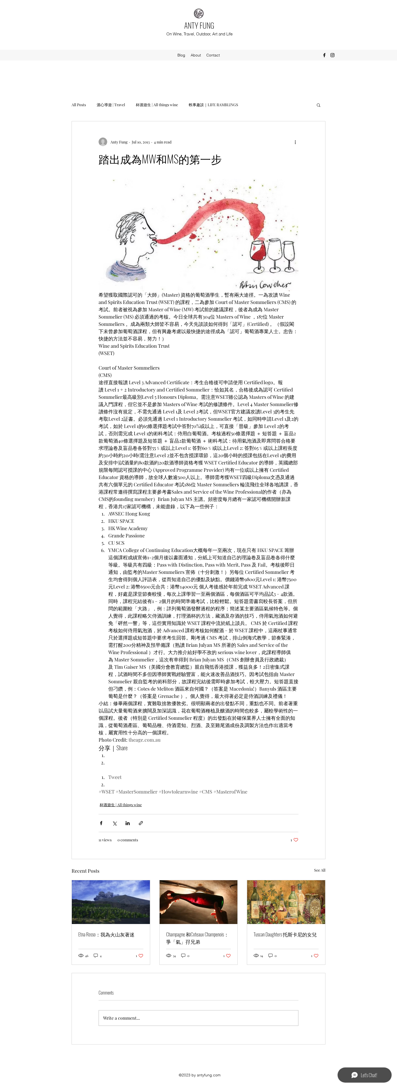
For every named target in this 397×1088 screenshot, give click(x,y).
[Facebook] (324, 55)
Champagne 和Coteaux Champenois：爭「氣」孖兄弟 (197, 938)
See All (319, 870)
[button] (318, 105)
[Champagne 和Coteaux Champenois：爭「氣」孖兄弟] (199, 902)
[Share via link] (140, 823)
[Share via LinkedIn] (127, 823)
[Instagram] (332, 55)
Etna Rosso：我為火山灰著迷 (106, 934)
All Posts (79, 104)
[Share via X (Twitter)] (114, 823)
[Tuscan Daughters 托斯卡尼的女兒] (286, 902)
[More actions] (295, 142)
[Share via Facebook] (101, 823)
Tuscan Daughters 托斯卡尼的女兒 (285, 934)
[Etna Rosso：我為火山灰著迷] (111, 902)
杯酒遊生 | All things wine (157, 104)
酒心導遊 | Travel (111, 104)
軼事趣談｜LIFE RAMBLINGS (213, 104)
